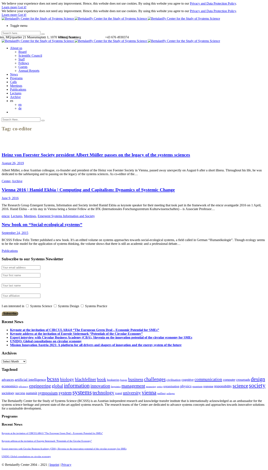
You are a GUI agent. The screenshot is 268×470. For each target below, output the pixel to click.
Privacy (66, 464)
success (20, 393)
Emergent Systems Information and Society (66, 216)
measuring (151, 386)
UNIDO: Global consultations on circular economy (46, 341)
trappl (118, 393)
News (14, 74)
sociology (8, 393)
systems (82, 392)
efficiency (23, 386)
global (57, 385)
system (65, 392)
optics (159, 386)
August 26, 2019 (13, 163)
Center (6, 181)
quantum (197, 386)
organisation (171, 386)
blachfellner (85, 379)
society (257, 385)
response (208, 386)
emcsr (5, 216)
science (240, 385)
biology (67, 379)
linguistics (116, 386)
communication (208, 379)
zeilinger (170, 393)
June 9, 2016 (10, 198)
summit (31, 393)
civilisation (173, 379)
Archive (15, 97)
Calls (13, 82)
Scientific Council (30, 55)
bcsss (53, 379)
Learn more (10, 7)
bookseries (113, 379)
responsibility (223, 386)
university (132, 392)
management (133, 385)
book (101, 379)
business (135, 379)
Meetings (16, 85)
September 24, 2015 (15, 233)
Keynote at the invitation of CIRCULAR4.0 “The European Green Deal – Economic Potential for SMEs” (84, 330)
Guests (22, 67)
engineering (40, 385)
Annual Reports (28, 70)
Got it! (22, 7)
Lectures (15, 93)
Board (22, 52)
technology (103, 392)
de (20, 108)
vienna (149, 392)
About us (16, 48)
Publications (18, 89)
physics (186, 386)
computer (229, 379)
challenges (155, 379)
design (258, 379)
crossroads (243, 379)
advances (8, 380)
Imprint (54, 464)
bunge (123, 380)
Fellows (23, 63)
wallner (161, 393)
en (20, 104)
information (77, 385)
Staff (21, 59)
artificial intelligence (30, 380)
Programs (16, 78)
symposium (48, 392)
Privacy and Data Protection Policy (213, 3)
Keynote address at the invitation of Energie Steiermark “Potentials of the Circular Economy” (76, 333)
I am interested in (13, 306)
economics (10, 386)
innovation (100, 385)
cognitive (188, 380)
